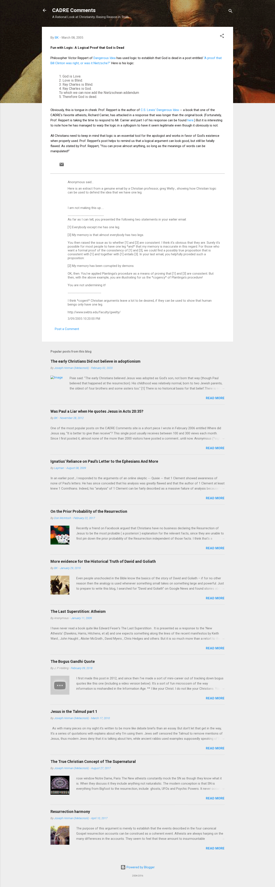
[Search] (230, 11)
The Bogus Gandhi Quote (72, 661)
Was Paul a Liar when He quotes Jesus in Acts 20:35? (96, 411)
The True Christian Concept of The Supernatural (93, 761)
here (190, 120)
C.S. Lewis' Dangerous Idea (160, 110)
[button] (222, 36)
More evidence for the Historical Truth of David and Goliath (103, 561)
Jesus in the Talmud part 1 (73, 711)
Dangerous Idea (104, 58)
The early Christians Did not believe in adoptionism (95, 361)
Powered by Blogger (140, 867)
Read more (215, 398)
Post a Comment (67, 329)
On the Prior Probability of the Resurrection (88, 511)
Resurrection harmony (70, 811)
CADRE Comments (74, 10)
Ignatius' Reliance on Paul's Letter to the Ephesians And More (104, 461)
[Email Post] (61, 166)
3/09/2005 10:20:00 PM (84, 319)
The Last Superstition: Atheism (78, 611)
